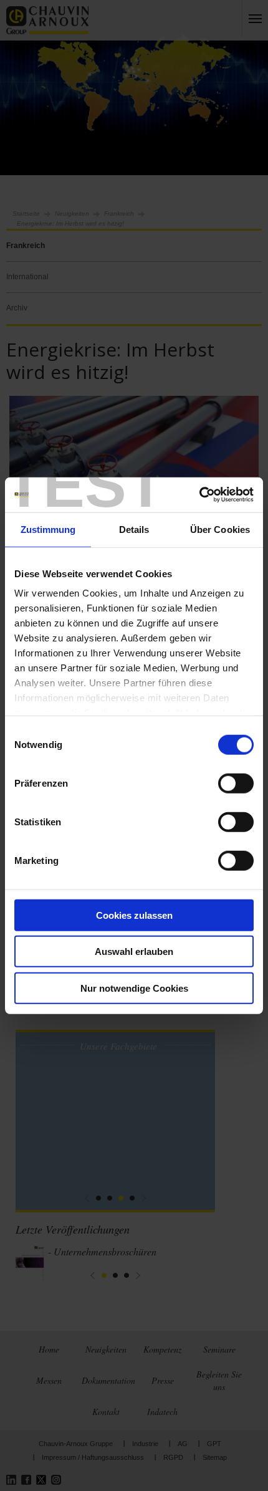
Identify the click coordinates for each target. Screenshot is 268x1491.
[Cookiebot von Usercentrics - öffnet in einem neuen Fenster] (199, 495)
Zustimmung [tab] (48, 529)
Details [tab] (134, 529)
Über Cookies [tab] (220, 529)
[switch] (236, 783)
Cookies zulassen (134, 914)
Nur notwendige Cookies (134, 987)
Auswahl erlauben (134, 951)
